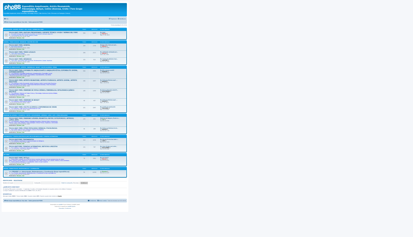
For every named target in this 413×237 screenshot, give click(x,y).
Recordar (76, 183)
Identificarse (7, 180)
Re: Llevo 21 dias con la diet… (108, 146)
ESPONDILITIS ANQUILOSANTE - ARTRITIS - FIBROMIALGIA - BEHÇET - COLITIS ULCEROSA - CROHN (30, 67)
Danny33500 (105, 147)
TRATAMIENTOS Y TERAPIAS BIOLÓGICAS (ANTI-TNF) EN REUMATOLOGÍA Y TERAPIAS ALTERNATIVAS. (31, 136)
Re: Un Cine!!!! (104, 157)
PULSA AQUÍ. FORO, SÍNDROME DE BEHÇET (24, 100)
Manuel (104, 33)
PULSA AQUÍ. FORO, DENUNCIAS (20, 59)
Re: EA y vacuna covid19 (107, 70)
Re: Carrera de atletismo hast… (109, 59)
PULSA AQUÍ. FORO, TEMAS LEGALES (22, 52)
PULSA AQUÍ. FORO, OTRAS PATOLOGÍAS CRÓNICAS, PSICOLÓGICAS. (33, 128)
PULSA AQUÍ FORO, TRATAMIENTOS (21, 139)
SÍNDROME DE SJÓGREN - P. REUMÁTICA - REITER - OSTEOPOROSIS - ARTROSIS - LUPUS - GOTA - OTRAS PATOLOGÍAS (36, 115)
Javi (23, 37)
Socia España (106, 91)
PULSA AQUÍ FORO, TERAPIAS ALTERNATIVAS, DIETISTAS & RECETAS (33, 146)
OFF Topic (6, 154)
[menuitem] (6, 19)
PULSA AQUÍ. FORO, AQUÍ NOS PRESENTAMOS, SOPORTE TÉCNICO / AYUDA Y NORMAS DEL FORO (43, 32)
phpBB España (71, 206)
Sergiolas (104, 71)
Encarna (19, 37)
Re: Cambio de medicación (107, 107)
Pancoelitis (105, 108)
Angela (60, 196)
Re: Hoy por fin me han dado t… (109, 139)
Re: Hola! (102, 32)
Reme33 (104, 81)
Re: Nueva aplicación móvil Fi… (109, 90)
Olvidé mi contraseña (66, 183)
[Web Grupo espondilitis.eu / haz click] (13, 7)
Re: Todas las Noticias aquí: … (108, 80)
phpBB (60, 204)
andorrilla (105, 60)
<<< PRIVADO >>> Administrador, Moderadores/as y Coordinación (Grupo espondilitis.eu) (39, 171)
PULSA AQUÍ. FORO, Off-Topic (19, 158)
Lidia (103, 140)
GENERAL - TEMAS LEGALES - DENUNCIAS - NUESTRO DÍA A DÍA (21, 42)
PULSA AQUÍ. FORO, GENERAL (19, 45)
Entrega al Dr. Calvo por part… (108, 45)
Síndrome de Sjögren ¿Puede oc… (110, 118)
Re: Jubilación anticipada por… (109, 52)
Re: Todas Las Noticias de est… (109, 128)
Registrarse (18, 180)
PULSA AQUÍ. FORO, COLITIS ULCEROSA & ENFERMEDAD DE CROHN (33, 107)
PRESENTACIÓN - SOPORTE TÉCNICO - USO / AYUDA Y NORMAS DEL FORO (24, 29)
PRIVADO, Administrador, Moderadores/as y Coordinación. (21, 168)
